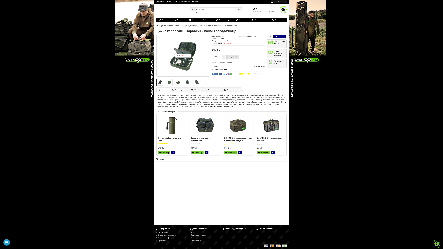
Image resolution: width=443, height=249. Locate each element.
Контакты (195, 1)
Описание (165, 90)
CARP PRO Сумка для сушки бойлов (269, 139)
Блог (175, 1)
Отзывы (168, 1)
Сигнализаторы (260, 20)
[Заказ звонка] (436, 244)
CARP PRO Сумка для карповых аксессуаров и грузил (238, 139)
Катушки (180, 20)
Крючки (208, 20)
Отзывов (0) (199, 90)
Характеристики (181, 90)
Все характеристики (219, 69)
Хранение (242, 20)
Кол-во (214, 57)
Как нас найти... (163, 232)
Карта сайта (161, 241)
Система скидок (184, 1)
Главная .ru (160, 1)
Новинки (194, 238)
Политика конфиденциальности (169, 238)
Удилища (165, 20)
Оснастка (278, 20)
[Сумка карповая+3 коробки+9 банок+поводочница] (159, 82)
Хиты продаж (196, 241)
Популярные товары (198, 235)
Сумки (160, 159)
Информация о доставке (166, 235)
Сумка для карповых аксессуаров (200, 139)
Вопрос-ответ (215, 90)
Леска (194, 20)
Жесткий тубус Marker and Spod (169, 139)
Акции (193, 232)
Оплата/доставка (233, 90)
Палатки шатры (224, 20)
